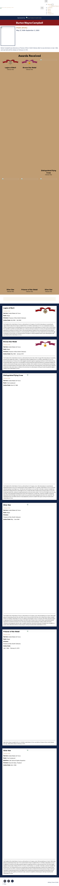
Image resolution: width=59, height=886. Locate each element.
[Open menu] (42, 8)
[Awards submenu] (53, 4)
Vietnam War (10, 69)
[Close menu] (46, 1)
